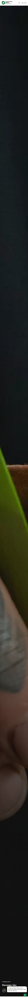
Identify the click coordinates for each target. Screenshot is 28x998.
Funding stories (6, 981)
